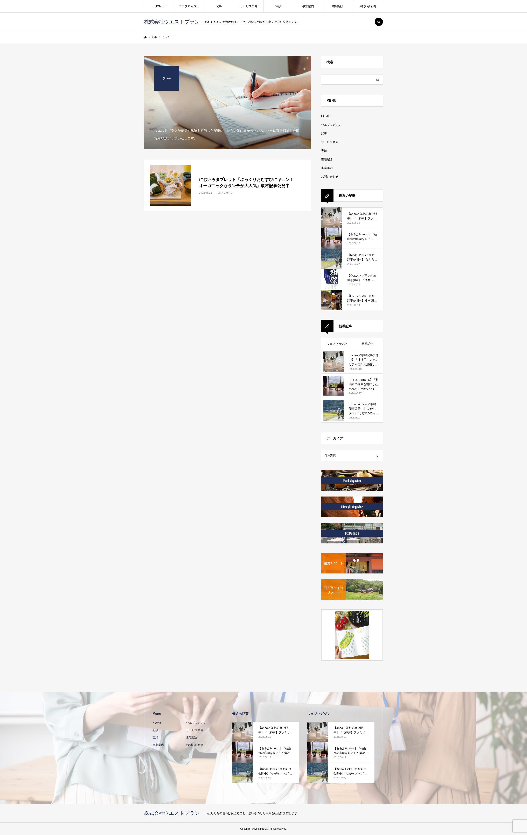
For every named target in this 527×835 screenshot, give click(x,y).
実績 (278, 6)
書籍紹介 (338, 6)
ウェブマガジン (337, 343)
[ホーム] (145, 37)
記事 (219, 6)
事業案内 (308, 6)
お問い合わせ (368, 6)
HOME (159, 6)
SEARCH (379, 22)
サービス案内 (248, 6)
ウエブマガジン (189, 6)
